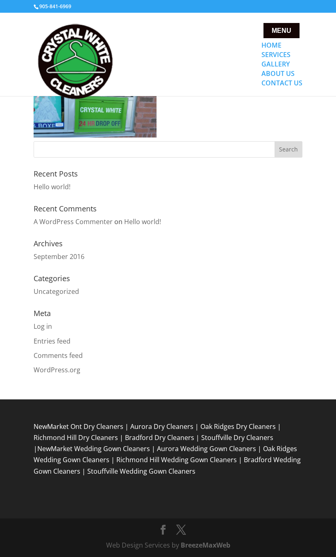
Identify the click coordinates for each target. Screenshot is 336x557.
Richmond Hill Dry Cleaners (76, 437)
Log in (43, 326)
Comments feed (58, 355)
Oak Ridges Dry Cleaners (238, 426)
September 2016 (59, 256)
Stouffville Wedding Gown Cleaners (141, 471)
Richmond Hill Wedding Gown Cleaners (176, 459)
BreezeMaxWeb (205, 545)
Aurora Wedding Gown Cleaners (206, 448)
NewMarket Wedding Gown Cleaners (93, 448)
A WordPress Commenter (73, 221)
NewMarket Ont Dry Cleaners (78, 426)
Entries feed (52, 341)
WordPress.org (57, 369)
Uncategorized (56, 291)
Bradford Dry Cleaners (159, 437)
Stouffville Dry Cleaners (237, 437)
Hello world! (52, 186)
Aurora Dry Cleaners (161, 426)
